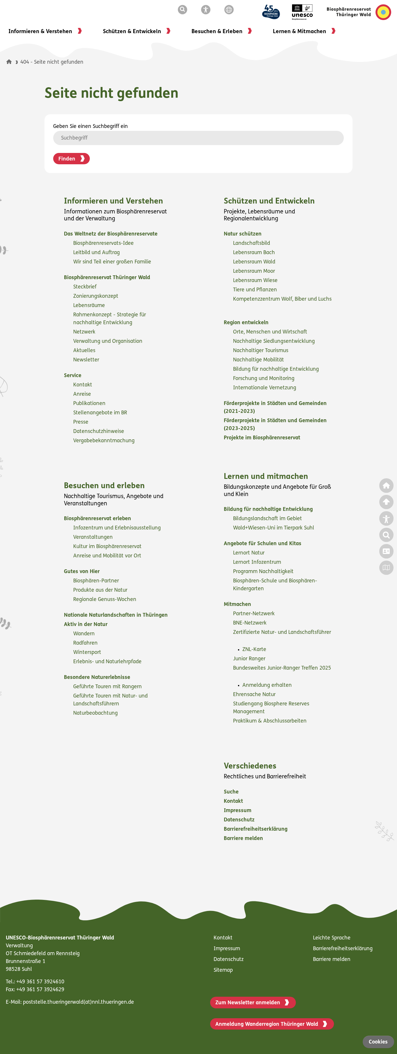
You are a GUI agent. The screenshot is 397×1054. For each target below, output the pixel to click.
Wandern (84, 634)
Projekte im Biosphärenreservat (263, 438)
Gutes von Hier (82, 572)
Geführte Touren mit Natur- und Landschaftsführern (110, 700)
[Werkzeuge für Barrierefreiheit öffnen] (207, 10)
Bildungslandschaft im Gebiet (268, 519)
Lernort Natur (249, 553)
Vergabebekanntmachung (104, 441)
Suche (232, 792)
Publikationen (90, 403)
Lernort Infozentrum (257, 562)
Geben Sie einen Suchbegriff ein (90, 126)
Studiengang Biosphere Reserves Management (271, 708)
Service (73, 376)
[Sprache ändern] (230, 10)
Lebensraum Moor (254, 271)
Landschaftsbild (252, 243)
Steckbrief (85, 287)
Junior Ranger (250, 659)
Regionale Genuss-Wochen (105, 599)
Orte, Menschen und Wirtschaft (271, 332)
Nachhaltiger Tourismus (261, 351)
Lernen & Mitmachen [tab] (299, 32)
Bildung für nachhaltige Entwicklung (276, 369)
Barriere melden (244, 838)
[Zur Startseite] (359, 12)
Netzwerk (85, 332)
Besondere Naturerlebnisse (98, 677)
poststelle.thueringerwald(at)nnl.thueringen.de (78, 1002)
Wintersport (88, 652)
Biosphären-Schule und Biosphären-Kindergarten (275, 585)
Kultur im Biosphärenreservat (108, 547)
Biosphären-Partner (96, 581)
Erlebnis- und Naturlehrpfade (108, 662)
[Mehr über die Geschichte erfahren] (274, 12)
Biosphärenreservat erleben (98, 519)
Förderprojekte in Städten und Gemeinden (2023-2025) (275, 424)
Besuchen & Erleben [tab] (217, 32)
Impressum (238, 811)
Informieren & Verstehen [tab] (40, 32)
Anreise (82, 394)
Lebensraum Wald (255, 262)
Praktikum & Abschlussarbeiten (270, 721)
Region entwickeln (247, 323)
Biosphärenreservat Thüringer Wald (108, 278)
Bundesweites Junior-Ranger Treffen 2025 (282, 668)
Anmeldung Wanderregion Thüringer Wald (266, 1024)
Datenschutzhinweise (99, 431)
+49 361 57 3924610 (40, 982)
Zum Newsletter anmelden (247, 1003)
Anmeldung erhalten (267, 685)
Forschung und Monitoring (264, 378)
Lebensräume (89, 305)
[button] (9, 61)
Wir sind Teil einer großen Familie (113, 262)
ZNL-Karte (255, 649)
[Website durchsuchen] (183, 10)
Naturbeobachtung (96, 713)
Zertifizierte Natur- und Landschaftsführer (282, 632)
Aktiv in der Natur (86, 624)
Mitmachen (238, 604)
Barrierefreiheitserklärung (256, 829)
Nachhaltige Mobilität (259, 360)
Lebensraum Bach (254, 253)
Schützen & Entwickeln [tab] (132, 32)
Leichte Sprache (331, 938)
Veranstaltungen (93, 537)
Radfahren (86, 643)
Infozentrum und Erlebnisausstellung (117, 528)
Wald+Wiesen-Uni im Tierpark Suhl (274, 528)
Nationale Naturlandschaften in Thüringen (116, 615)
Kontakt (83, 385)
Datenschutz (240, 820)
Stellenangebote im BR (100, 413)
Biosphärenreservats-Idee (104, 243)
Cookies (378, 1042)
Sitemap (223, 970)
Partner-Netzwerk (254, 614)
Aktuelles (85, 351)
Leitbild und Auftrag (97, 253)
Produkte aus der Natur (101, 590)
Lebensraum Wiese (256, 280)
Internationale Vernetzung (265, 388)
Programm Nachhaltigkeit (264, 572)
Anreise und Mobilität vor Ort (108, 556)
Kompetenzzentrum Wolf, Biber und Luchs (282, 299)
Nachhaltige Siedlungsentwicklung (274, 341)
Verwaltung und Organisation (108, 341)
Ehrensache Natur (255, 695)
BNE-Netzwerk (250, 623)
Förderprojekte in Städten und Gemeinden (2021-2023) (275, 407)
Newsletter (87, 360)
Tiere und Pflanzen (255, 290)
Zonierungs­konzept (96, 296)
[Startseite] (13, 62)
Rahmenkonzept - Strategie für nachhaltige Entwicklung (109, 319)
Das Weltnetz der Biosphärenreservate (111, 234)
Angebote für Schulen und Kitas (263, 544)
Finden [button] (66, 159)
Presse (81, 422)
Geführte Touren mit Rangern (108, 687)
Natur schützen (243, 234)
